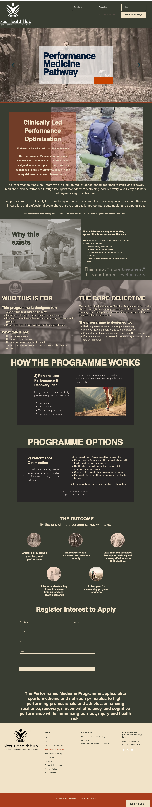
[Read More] (111, 78)
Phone (22, 642)
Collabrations (50, 757)
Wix (94, 798)
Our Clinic (49, 738)
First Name (24, 622)
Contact (48, 761)
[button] (109, 7)
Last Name (77, 622)
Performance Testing (53, 753)
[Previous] (13, 65)
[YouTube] (132, 749)
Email (22, 631)
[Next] (139, 65)
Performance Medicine (54, 749)
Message (23, 651)
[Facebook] (123, 749)
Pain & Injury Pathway (54, 746)
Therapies (49, 742)
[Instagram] (127, 749)
